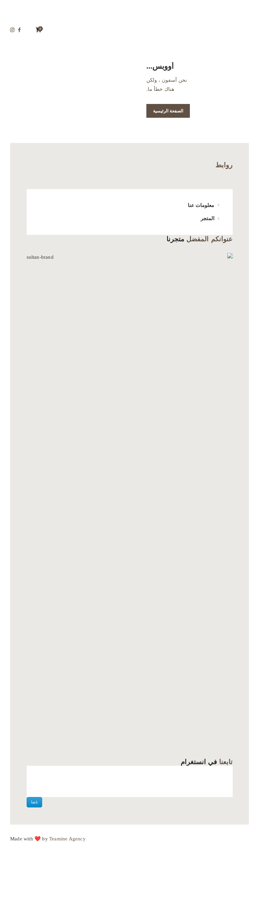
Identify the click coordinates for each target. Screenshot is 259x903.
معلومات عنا (201, 205)
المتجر (207, 218)
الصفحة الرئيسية (168, 110)
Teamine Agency (67, 838)
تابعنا (34, 802)
